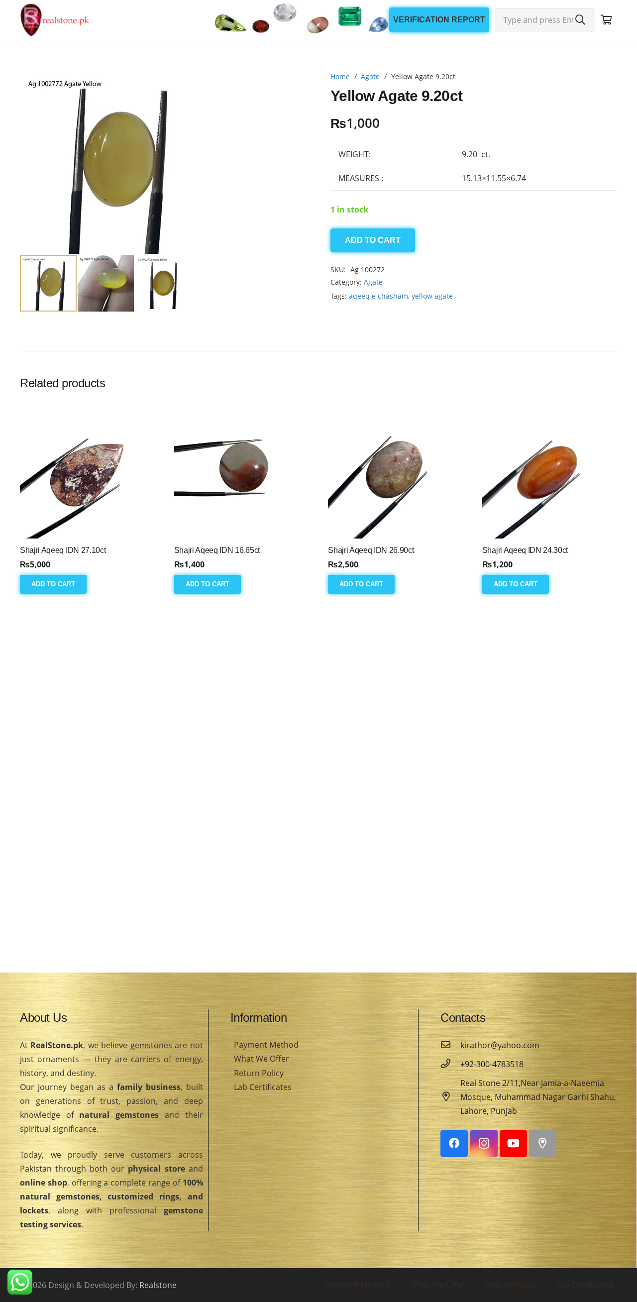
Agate (370, 76)
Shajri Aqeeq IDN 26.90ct (371, 550)
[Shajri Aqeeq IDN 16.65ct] (241, 471)
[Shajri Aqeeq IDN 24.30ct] (549, 471)
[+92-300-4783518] (450, 1064)
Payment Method (266, 1044)
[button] (291, 88)
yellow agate (432, 296)
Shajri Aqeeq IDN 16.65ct (217, 550)
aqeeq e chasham (378, 296)
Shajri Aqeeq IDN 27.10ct (63, 550)
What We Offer (261, 1058)
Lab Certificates (263, 1087)
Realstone (158, 1285)
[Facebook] (454, 1143)
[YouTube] (513, 1143)
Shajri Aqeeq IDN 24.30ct (525, 550)
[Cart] (606, 20)
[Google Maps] (542, 1143)
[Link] (55, 19)
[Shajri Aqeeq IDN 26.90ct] (395, 471)
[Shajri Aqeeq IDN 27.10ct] (87, 471)
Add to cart (373, 240)
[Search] (580, 20)
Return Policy (259, 1073)
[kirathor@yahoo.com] (450, 1045)
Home (340, 76)
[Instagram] (484, 1143)
